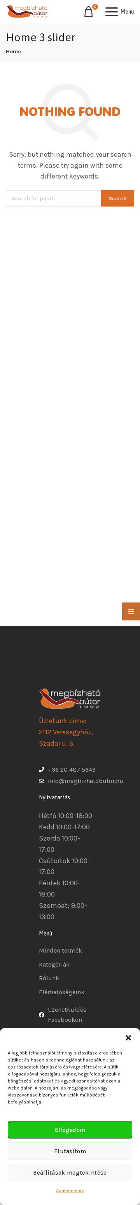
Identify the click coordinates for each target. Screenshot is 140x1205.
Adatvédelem (70, 1190)
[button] (128, 1038)
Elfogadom (70, 1129)
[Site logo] (27, 11)
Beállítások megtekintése (70, 1172)
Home (13, 51)
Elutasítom (70, 1151)
